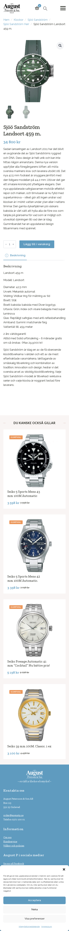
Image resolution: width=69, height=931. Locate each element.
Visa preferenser (35, 918)
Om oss (7, 837)
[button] (64, 869)
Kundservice (10, 841)
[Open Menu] (63, 8)
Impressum (46, 926)
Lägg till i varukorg (37, 244)
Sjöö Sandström (38, 19)
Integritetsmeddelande (29, 926)
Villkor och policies (13, 845)
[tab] (15, 255)
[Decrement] (6, 244)
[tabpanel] (34, 333)
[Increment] (13, 244)
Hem (6, 19)
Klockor (18, 19)
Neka (34, 909)
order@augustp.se (13, 815)
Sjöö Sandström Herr (16, 24)
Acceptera (34, 900)
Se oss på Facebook (13, 863)
